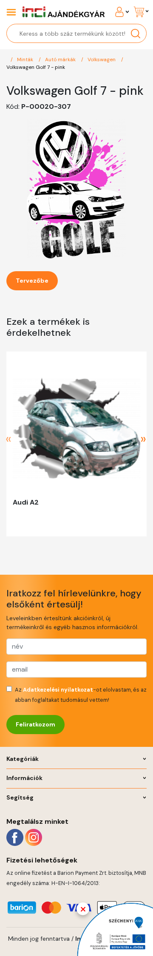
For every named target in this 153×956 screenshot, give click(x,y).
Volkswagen (102, 59)
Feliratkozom (35, 724)
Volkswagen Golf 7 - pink (35, 67)
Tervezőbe (32, 280)
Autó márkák (61, 59)
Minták (25, 59)
